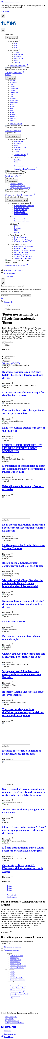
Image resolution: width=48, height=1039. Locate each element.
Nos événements (15, 964)
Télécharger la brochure (22, 258)
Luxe (16, 60)
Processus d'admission (22, 221)
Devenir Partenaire (20, 237)
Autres (16, 232)
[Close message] (3, 16)
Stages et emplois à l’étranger (20, 188)
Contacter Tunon (20, 248)
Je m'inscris (5, 11)
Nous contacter (15, 996)
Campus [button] (7, 359)
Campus (8, 75)
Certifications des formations (24, 206)
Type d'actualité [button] (9, 357)
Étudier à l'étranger (16, 184)
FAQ (11, 998)
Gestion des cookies (12, 1021)
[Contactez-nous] (2, 299)
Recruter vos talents (21, 239)
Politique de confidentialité (14, 1023)
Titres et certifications (17, 990)
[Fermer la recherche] (3, 283)
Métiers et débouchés (17, 988)
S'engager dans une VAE (23, 241)
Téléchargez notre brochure (13, 270)
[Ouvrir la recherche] (3, 279)
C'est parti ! (26, 295)
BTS (16, 226)
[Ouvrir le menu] (3, 30)
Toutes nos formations (17, 980)
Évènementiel (19, 54)
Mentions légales (11, 1017)
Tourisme (17, 62)
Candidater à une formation (23, 246)
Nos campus (14, 958)
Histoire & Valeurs (20, 210)
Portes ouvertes (9, 273)
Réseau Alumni (19, 212)
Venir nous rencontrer (11, 950)
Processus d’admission (18, 986)
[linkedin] (8, 1028)
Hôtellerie (17, 56)
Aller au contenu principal (10, 2)
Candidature (8, 276)
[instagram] (5, 1028)
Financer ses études (21, 219)
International (18, 58)
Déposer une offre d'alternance (25, 250)
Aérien (16, 52)
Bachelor (17, 228)
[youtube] (14, 1028)
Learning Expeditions (17, 186)
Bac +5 (16, 47)
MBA (16, 230)
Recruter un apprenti (17, 992)
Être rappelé (8, 302)
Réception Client (20, 148)
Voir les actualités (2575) (11, 363)
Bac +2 (16, 43)
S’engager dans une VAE (19, 994)
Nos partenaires (15, 960)
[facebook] (2, 1028)
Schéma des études (21, 214)
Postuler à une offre (21, 254)
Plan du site (9, 1019)
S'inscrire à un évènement (23, 256)
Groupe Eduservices (21, 208)
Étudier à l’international (18, 966)
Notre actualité (15, 962)
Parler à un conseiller (21, 252)
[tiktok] (11, 1028)
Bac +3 (16, 45)
